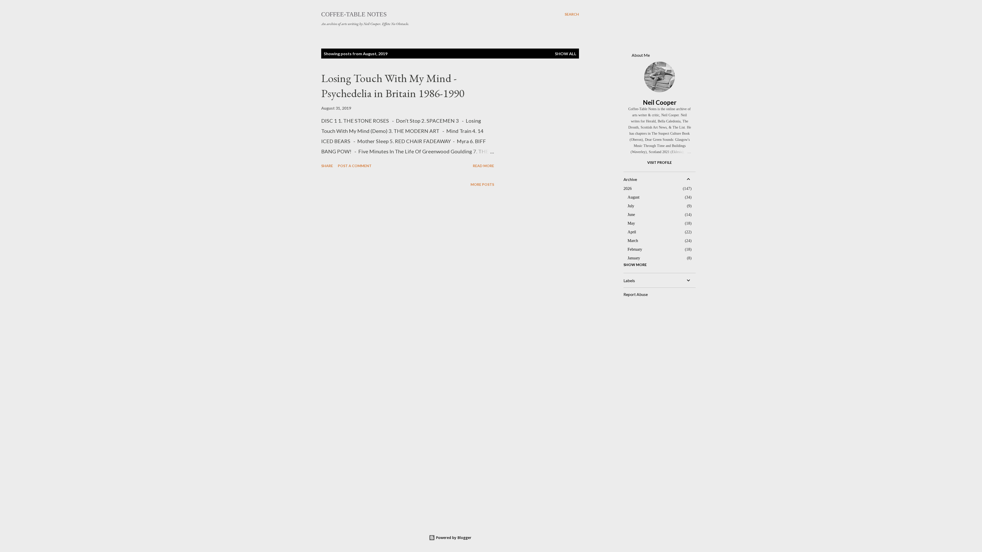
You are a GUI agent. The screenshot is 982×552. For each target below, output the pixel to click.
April (632, 232)
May (631, 223)
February (635, 249)
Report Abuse (635, 294)
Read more (483, 166)
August (633, 197)
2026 (627, 188)
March (633, 240)
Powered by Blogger (453, 537)
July (631, 206)
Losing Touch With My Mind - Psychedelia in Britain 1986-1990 (392, 85)
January (634, 258)
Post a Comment (355, 166)
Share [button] (327, 166)
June (631, 214)
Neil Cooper (659, 102)
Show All (565, 53)
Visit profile (659, 162)
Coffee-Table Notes (354, 14)
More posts (482, 184)
